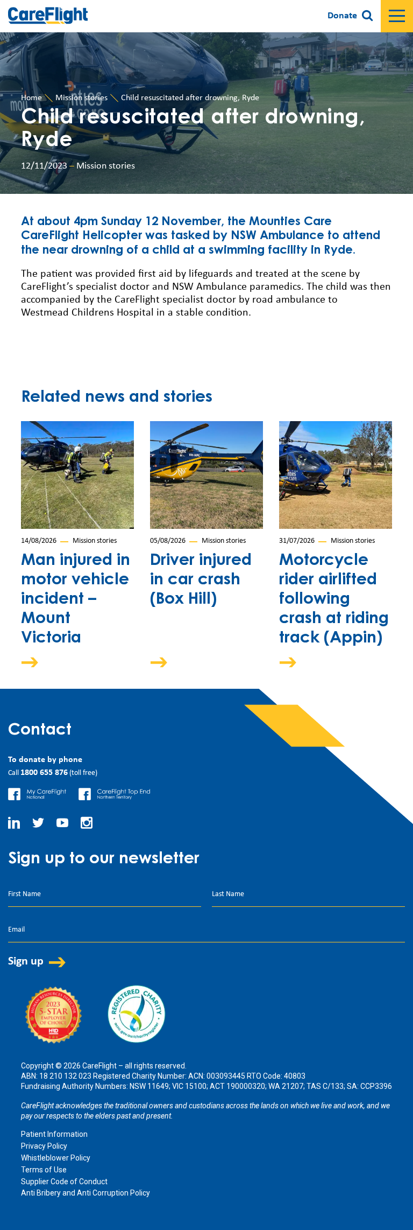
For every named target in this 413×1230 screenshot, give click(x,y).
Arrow (37, 662)
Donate (342, 16)
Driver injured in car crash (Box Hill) (201, 580)
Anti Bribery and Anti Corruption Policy (85, 1193)
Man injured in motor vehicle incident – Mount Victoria (75, 600)
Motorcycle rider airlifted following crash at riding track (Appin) (334, 600)
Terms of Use (44, 1169)
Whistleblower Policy (55, 1158)
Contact (40, 731)
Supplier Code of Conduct (64, 1181)
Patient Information (54, 1134)
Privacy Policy (44, 1146)
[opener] (397, 16)
